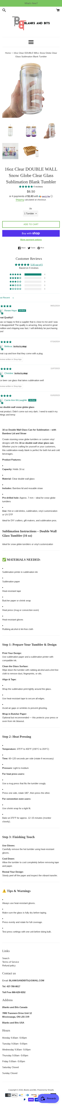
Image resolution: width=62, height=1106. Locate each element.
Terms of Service (10, 962)
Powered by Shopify (45, 1090)
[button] (26, 186)
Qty (30, 209)
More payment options (31, 239)
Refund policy (9, 965)
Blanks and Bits (30, 1090)
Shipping (20, 199)
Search (5, 958)
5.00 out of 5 (37, 264)
